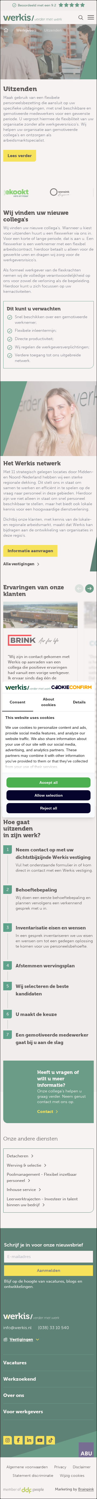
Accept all (48, 782)
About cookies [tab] (48, 702)
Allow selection (48, 795)
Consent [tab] (17, 702)
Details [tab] (79, 702)
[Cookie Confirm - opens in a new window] (71, 687)
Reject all (48, 808)
